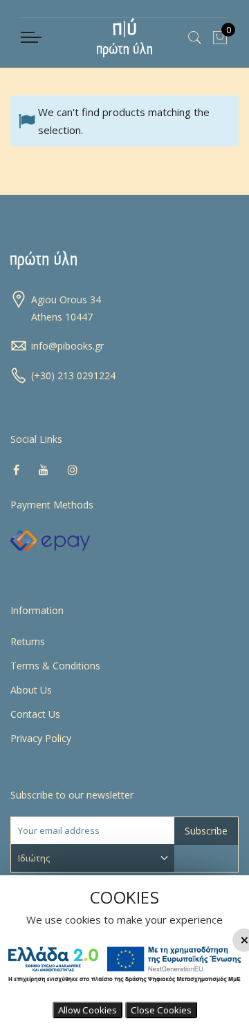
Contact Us (35, 714)
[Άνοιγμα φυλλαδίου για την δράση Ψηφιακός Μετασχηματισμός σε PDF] (124, 986)
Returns (27, 641)
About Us (31, 689)
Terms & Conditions (55, 665)
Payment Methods (51, 504)
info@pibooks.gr (67, 345)
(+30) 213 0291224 (73, 375)
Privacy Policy (40, 738)
